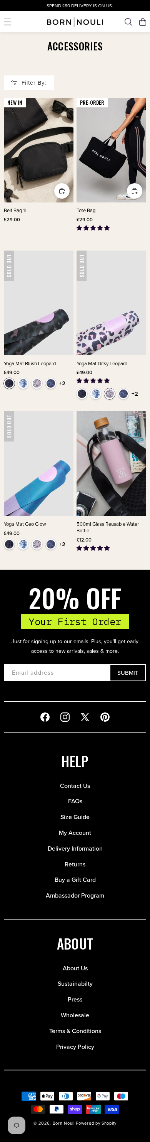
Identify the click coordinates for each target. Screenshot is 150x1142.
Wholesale (75, 1015)
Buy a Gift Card (75, 879)
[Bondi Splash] (23, 383)
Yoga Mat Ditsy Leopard (102, 363)
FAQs (75, 801)
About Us (75, 968)
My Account (75, 832)
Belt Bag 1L (15, 210)
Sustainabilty (75, 983)
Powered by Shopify (96, 1123)
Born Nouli (64, 1123)
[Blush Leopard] (9, 383)
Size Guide (75, 817)
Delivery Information (75, 848)
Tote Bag (86, 210)
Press (75, 999)
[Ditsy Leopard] (37, 383)
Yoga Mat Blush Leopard (30, 363)
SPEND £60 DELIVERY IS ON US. (75, 5)
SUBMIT (127, 673)
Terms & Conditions (75, 1031)
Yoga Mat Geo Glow (25, 524)
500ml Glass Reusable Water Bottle (108, 527)
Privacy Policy (75, 1046)
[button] (8, 22)
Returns (75, 864)
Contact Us (75, 785)
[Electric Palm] (51, 383)
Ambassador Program (75, 895)
